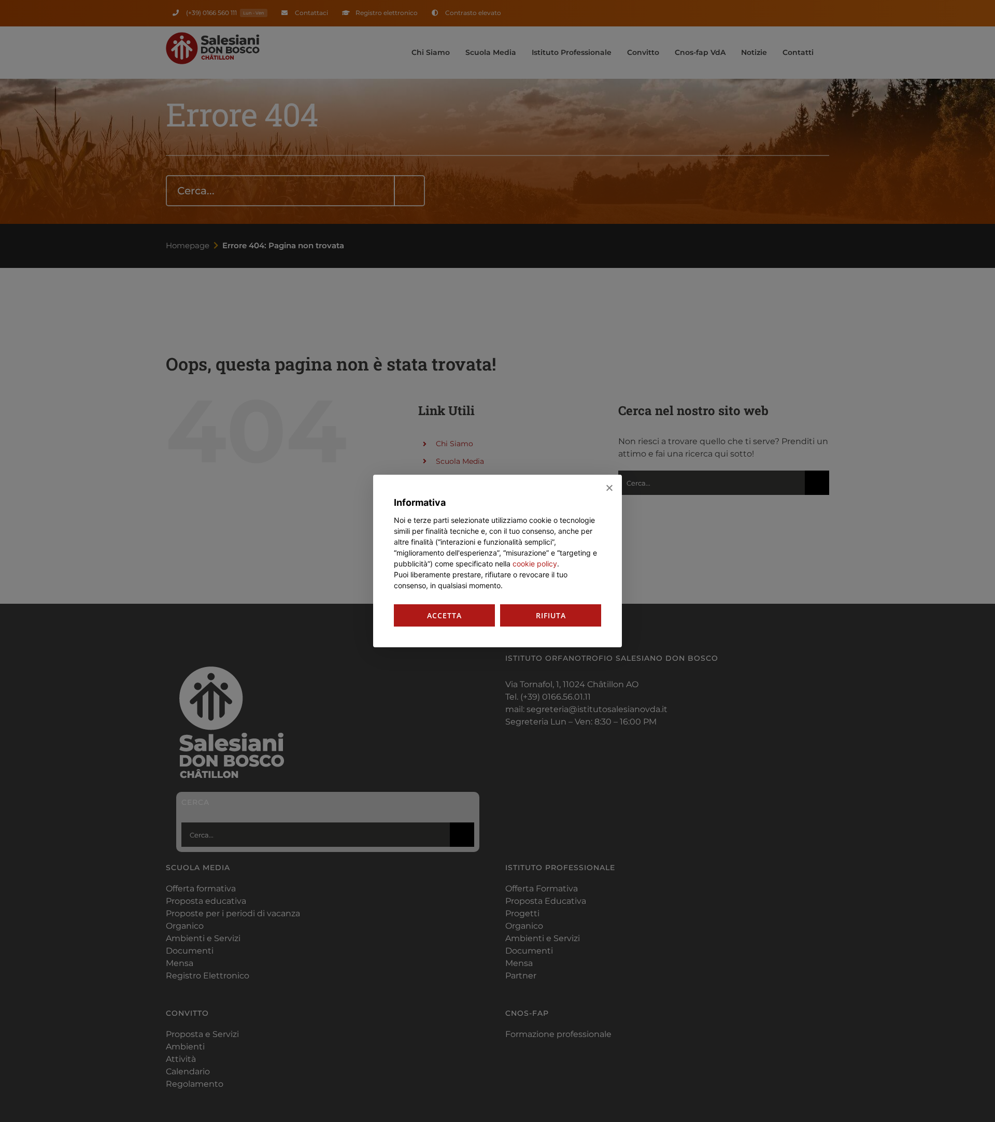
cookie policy (535, 563)
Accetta (444, 615)
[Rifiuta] (609, 487)
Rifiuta (551, 615)
